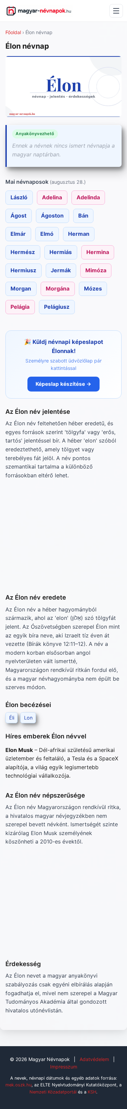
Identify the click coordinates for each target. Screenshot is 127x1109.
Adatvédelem (94, 1059)
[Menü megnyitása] (116, 11)
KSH (92, 1091)
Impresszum (63, 1066)
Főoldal (13, 32)
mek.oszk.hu (18, 1084)
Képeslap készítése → (63, 384)
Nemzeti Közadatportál (53, 1091)
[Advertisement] (63, 536)
